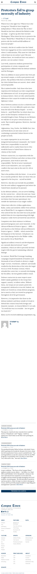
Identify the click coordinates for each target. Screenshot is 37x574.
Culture (3, 535)
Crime (2, 530)
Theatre (3, 549)
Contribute (28, 555)
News (3, 520)
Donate (3, 567)
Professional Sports (17, 541)
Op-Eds (27, 541)
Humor (3, 553)
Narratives (3, 555)
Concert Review (6, 425)
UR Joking (3, 561)
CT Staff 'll (14, 322)
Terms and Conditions (18, 573)
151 (14, 559)
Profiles (15, 531)
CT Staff (5, 18)
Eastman (3, 537)
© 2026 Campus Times (6, 573)
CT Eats (3, 539)
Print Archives (18, 553)
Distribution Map (30, 561)
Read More (4, 437)
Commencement (6, 443)
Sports (15, 535)
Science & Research (6, 528)
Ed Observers (29, 539)
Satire (2, 557)
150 (14, 557)
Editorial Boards (29, 537)
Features (16, 520)
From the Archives (17, 526)
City (2, 524)
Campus (3, 522)
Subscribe (28, 563)
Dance (2, 543)
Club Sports (16, 539)
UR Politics (3, 526)
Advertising (28, 559)
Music (2, 547)
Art (2, 541)
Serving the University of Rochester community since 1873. (11, 509)
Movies (3, 545)
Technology (16, 527)
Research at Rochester (16, 523)
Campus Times (18, 2)
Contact (27, 557)
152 (14, 561)
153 (14, 563)
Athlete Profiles (16, 537)
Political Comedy (5, 559)
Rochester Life (16, 529)
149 (14, 555)
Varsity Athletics (17, 543)
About (28, 553)
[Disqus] (18, 352)
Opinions (28, 535)
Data (27, 520)
